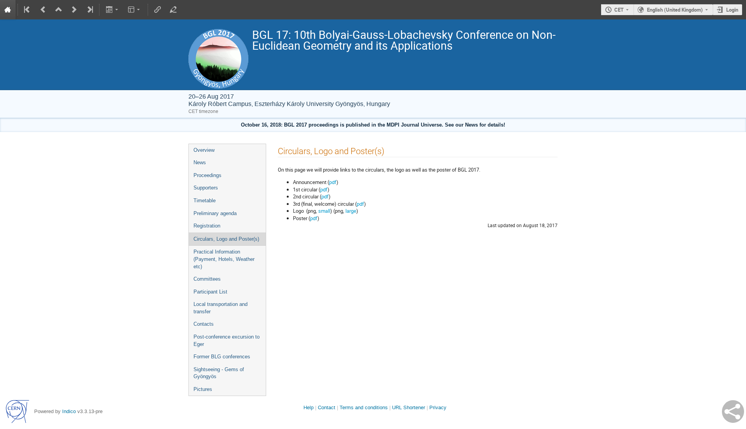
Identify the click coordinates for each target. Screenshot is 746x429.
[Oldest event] (27, 9)
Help (308, 407)
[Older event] (43, 9)
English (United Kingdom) (675, 9)
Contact (326, 407)
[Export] (112, 9)
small (324, 210)
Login (732, 9)
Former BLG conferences (221, 357)
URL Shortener (408, 407)
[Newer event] (74, 9)
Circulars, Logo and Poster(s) (226, 239)
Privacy (437, 407)
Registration (206, 226)
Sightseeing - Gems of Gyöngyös (218, 373)
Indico (69, 411)
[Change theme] (135, 9)
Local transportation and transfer (220, 307)
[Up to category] (58, 9)
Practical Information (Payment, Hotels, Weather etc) (223, 259)
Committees (207, 279)
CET (619, 9)
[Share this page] (733, 411)
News (199, 162)
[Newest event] (89, 9)
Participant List (210, 292)
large (350, 210)
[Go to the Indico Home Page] (8, 9)
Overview (203, 150)
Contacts (203, 324)
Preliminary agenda (215, 213)
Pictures (202, 389)
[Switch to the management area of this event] (173, 9)
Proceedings (207, 175)
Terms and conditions (364, 407)
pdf (332, 182)
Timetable (204, 200)
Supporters (205, 188)
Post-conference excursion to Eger (226, 340)
